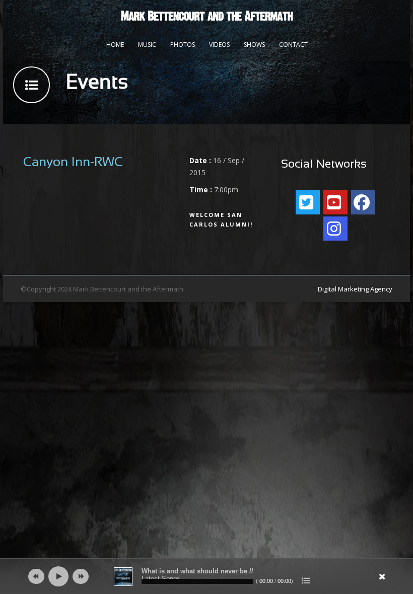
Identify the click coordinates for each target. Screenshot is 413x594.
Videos (219, 44)
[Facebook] (363, 202)
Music (147, 44)
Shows (254, 44)
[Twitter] (308, 202)
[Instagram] (335, 228)
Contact (293, 44)
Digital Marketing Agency (355, 288)
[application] (206, 576)
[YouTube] (335, 202)
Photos (182, 44)
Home (115, 44)
